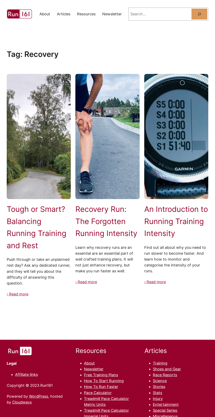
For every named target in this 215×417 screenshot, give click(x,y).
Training (160, 363)
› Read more (17, 294)
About (89, 363)
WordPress (38, 396)
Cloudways (22, 402)
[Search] (199, 14)
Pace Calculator (98, 393)
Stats (157, 393)
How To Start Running (104, 381)
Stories (159, 386)
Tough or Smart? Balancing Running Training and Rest (36, 227)
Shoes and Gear (167, 369)
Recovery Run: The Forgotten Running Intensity (106, 221)
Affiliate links (26, 374)
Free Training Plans (101, 375)
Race (158, 375)
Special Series (165, 410)
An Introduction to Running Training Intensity (176, 221)
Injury (158, 398)
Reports (170, 375)
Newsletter (94, 369)
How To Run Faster (101, 386)
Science (160, 381)
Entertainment (166, 404)
